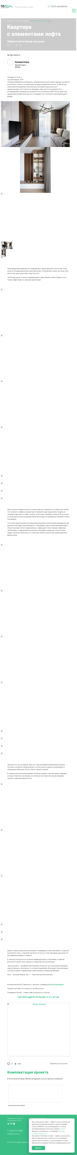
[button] (74, 10)
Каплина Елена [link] (22, 62)
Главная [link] (10, 21)
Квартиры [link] (25, 21)
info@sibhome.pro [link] (13, 1134)
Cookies (62, 1129)
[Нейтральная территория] (38, 1056)
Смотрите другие (38, 997)
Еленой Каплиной (56, 984)
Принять (38, 1148)
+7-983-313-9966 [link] (15, 1131)
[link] (49, 6)
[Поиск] (11, 7)
